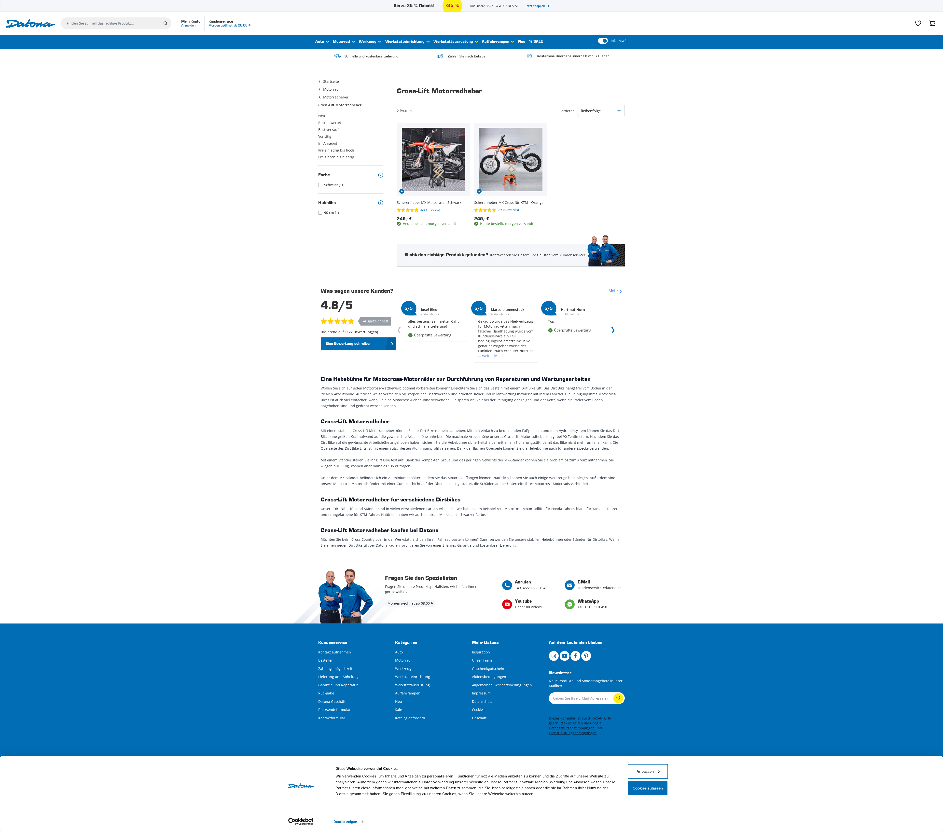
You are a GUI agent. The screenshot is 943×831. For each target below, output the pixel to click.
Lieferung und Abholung (338, 676)
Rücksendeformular (334, 709)
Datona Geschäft (332, 701)
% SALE (536, 42)
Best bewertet (329, 122)
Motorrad (341, 42)
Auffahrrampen (495, 42)
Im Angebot (327, 143)
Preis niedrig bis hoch (336, 150)
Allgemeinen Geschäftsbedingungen (502, 685)
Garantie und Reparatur (338, 685)
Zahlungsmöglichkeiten (337, 668)
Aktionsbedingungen (489, 676)
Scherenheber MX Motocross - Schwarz (429, 202)
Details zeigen (345, 821)
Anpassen (645, 771)
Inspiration (481, 652)
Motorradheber (335, 97)
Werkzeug (367, 42)
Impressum (481, 693)
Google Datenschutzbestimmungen (575, 725)
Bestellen (325, 660)
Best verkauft (329, 129)
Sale (398, 709)
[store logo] (30, 23)
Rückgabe (326, 693)
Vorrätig (324, 136)
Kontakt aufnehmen (334, 652)
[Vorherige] (400, 331)
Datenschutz (482, 701)
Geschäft (479, 718)
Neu (521, 42)
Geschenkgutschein (488, 668)
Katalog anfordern (410, 718)
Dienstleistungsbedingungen (572, 733)
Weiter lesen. (493, 355)
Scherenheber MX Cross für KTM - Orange (508, 202)
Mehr (613, 290)
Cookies (478, 709)
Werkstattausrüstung (453, 42)
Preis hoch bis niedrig (336, 157)
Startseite (331, 81)
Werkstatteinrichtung (405, 42)
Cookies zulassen (648, 788)
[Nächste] (612, 331)
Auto (319, 42)
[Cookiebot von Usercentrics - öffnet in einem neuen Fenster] (300, 821)
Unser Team (482, 660)
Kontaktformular (331, 718)
